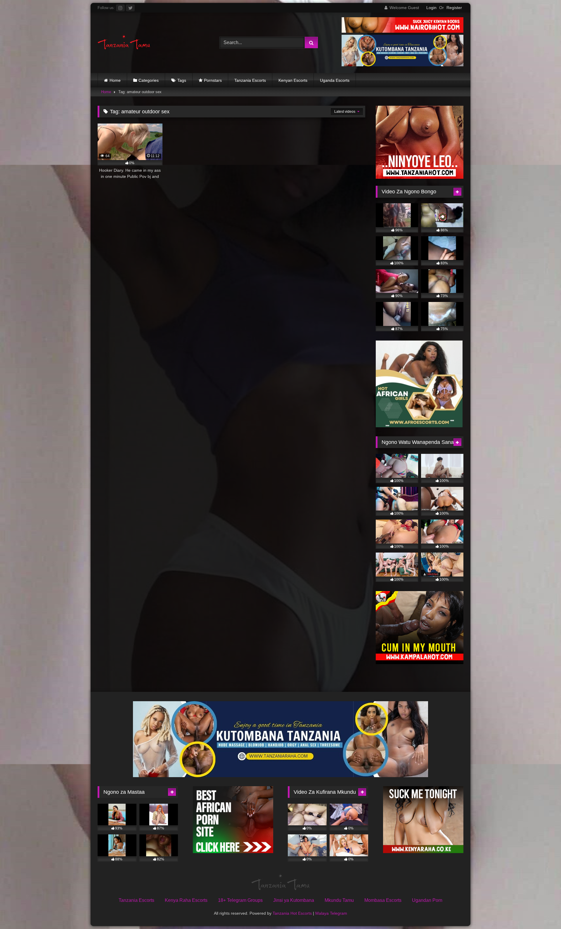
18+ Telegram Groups (240, 900)
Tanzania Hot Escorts (292, 913)
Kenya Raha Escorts (186, 900)
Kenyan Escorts (292, 80)
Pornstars (213, 80)
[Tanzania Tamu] (124, 42)
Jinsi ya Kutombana (293, 900)
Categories (148, 80)
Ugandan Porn (427, 900)
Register (454, 7)
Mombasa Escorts (382, 900)
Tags (181, 80)
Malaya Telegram (331, 913)
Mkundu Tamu (339, 900)
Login (431, 7)
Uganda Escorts (334, 80)
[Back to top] (542, 911)
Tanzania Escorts (250, 80)
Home (115, 80)
